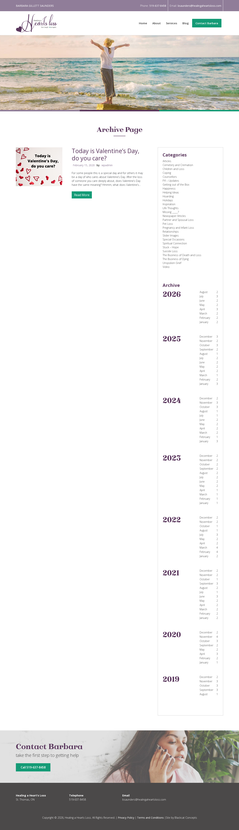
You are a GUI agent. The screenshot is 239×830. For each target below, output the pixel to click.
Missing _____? (171, 212)
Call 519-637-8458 (33, 767)
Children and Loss (173, 169)
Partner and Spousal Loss (178, 220)
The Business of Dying (176, 259)
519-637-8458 (157, 5)
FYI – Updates (171, 180)
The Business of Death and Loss (182, 255)
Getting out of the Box (176, 184)
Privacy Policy (126, 817)
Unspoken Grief (172, 263)
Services (171, 23)
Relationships (171, 231)
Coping (167, 173)
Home (143, 23)
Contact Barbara (206, 23)
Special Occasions (173, 239)
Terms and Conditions (150, 817)
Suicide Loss (170, 251)
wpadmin (107, 165)
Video (166, 267)
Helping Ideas (171, 192)
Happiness (169, 188)
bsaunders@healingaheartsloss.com (199, 5)
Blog (185, 23)
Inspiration (169, 204)
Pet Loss (168, 223)
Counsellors (170, 176)
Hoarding (168, 196)
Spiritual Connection (175, 243)
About (156, 23)
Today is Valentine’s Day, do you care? (105, 154)
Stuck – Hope (171, 247)
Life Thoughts (171, 208)
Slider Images (171, 235)
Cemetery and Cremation (178, 165)
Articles (167, 161)
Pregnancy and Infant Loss (178, 227)
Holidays (168, 200)
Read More (81, 195)
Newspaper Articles (174, 216)
